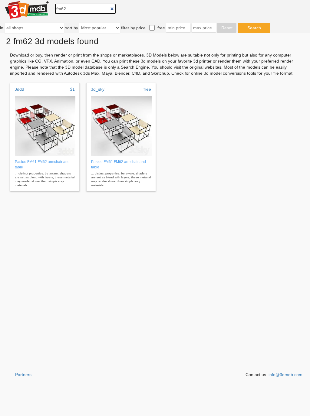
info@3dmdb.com (285, 374)
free (161, 27)
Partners (23, 374)
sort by (71, 27)
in (1, 27)
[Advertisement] (155, 401)
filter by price (133, 27)
